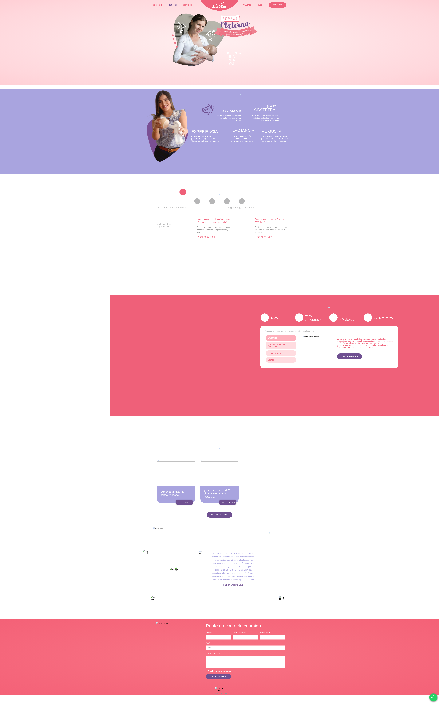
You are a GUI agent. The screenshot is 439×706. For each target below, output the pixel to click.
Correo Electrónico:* (239, 632)
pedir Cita (277, 5)
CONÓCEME (157, 5)
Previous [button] (156, 569)
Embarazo (272, 338)
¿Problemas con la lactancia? (276, 345)
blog (260, 5)
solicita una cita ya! (233, 58)
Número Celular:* (265, 632)
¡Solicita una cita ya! (349, 356)
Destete (271, 360)
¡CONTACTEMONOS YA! (218, 677)
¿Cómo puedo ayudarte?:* (214, 653)
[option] (206, 151)
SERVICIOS (187, 5)
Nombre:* (209, 632)
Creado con (220, 693)
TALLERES (247, 5)
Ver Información (206, 237)
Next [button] (283, 569)
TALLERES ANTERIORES (219, 515)
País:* (208, 643)
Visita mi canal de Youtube (171, 207)
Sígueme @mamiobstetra (242, 207)
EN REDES (173, 5)
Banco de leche (275, 353)
